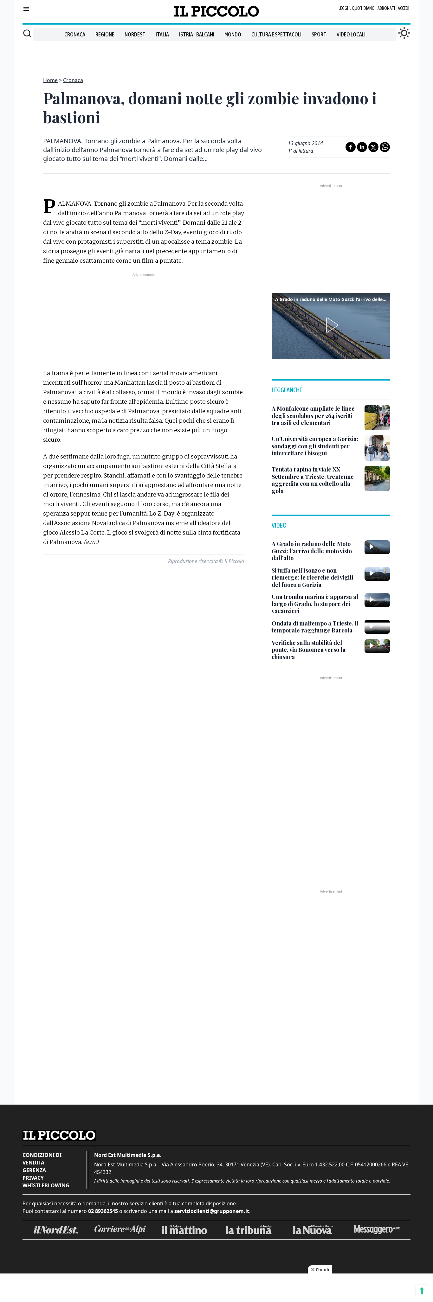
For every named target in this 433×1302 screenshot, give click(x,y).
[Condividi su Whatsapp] (385, 147)
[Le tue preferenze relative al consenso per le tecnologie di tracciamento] (422, 1291)
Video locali (351, 34)
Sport (319, 34)
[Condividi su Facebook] (351, 147)
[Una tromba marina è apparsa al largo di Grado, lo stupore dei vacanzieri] (377, 600)
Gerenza (34, 1170)
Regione (104, 34)
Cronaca (74, 34)
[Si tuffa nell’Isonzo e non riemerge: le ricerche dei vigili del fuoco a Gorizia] (377, 574)
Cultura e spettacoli (276, 34)
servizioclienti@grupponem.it (211, 1211)
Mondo (232, 34)
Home (50, 80)
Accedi (403, 8)
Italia (162, 34)
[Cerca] (27, 33)
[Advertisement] (216, 55)
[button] (331, 325)
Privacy (33, 1177)
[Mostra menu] (26, 9)
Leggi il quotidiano (357, 8)
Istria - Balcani (196, 34)
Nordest (135, 34)
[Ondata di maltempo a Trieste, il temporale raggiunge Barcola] (377, 627)
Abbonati (386, 8)
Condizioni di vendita (42, 1158)
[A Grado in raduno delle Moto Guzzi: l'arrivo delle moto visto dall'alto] (377, 547)
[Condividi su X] (373, 147)
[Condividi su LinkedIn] (362, 147)
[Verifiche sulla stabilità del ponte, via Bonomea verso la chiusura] (377, 646)
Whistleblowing (46, 1185)
